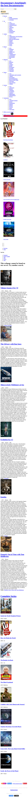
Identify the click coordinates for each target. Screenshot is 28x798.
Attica (4, 239)
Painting (11, 30)
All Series (11, 19)
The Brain (11, 69)
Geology (11, 92)
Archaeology (12, 55)
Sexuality (11, 68)
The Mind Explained (7, 682)
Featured (5, 255)
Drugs (10, 63)
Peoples (11, 40)
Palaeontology (12, 95)
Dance (10, 26)
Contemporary (12, 54)
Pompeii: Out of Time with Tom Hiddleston (14, 590)
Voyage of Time (6, 159)
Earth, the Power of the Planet (9, 771)
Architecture (12, 23)
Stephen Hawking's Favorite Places (11, 726)
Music (10, 28)
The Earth (11, 81)
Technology (6, 98)
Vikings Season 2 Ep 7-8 (9, 288)
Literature (11, 27)
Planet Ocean (5, 219)
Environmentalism (13, 78)
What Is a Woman (6, 179)
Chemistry (11, 90)
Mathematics (12, 94)
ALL (10, 22)
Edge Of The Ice (6, 139)
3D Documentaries (13, 18)
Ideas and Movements (14, 39)
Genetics (11, 64)
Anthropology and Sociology (15, 36)
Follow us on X (7, 114)
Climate (11, 76)
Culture (5, 34)
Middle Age (12, 51)
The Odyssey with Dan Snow (11, 344)
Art (4, 21)
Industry (11, 104)
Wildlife (11, 84)
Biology (11, 89)
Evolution (6, 478)
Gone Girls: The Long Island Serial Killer (13, 748)
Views (4, 259)
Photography (12, 31)
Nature (5, 72)
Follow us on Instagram (8, 116)
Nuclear (11, 107)
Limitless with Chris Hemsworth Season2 (13, 704)
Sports (10, 44)
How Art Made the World (8, 638)
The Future (11, 109)
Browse (5, 16)
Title (4, 257)
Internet (11, 105)
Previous (5, 248)
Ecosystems (12, 77)
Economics (11, 91)
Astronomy (11, 87)
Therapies (11, 71)
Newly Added (6, 256)
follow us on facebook (8, 112)
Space (10, 108)
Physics (11, 96)
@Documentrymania (17, 783)
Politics (10, 41)
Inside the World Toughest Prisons (11, 616)
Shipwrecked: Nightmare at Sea (12, 385)
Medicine (5, 59)
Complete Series (8, 596)
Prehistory (11, 49)
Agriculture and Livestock (15, 75)
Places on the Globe (13, 80)
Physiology (11, 67)
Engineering (12, 103)
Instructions (14, 790)
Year (4, 260)
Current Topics (12, 37)
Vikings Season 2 (8, 325)
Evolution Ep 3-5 (7, 440)
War (10, 58)
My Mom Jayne (6, 199)
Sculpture (11, 32)
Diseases (11, 62)
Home (10, 17)
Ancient (11, 50)
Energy (10, 101)
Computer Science (13, 100)
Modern (11, 53)
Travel (10, 45)
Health (10, 66)
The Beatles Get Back (7, 660)
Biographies (12, 57)
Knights (3, 497)
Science (5, 85)
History (5, 46)
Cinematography (13, 25)
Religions (11, 43)
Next (4, 249)
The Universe (12, 82)
